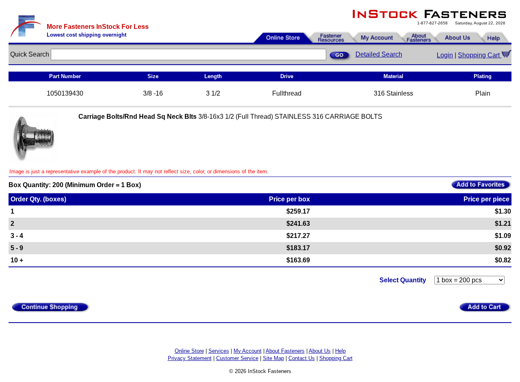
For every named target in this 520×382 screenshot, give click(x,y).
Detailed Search (378, 54)
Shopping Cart (479, 55)
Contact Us (301, 358)
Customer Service (237, 358)
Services (218, 351)
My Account (248, 351)
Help (340, 351)
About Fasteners (285, 351)
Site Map (273, 358)
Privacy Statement (190, 358)
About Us (320, 351)
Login (445, 55)
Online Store (189, 351)
